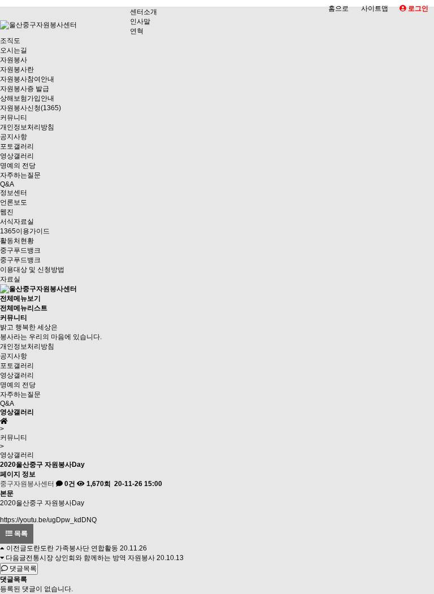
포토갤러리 (17, 146)
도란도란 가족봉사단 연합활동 (72, 548)
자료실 (10, 279)
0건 (69, 484)
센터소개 (143, 12)
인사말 (140, 21)
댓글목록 (22, 569)
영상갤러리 (17, 156)
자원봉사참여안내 (27, 79)
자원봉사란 (17, 69)
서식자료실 (17, 222)
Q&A (7, 184)
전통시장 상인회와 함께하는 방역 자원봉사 (90, 558)
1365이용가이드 (25, 231)
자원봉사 (13, 60)
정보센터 (13, 193)
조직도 (10, 41)
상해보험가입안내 (27, 98)
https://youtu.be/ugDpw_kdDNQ (48, 520)
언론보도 (13, 202)
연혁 (137, 31)
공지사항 (13, 137)
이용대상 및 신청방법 (32, 270)
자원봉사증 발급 (24, 89)
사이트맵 (374, 8)
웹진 (7, 212)
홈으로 (338, 8)
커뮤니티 (13, 118)
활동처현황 (17, 241)
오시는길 (13, 50)
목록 (20, 533)
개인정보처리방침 (27, 127)
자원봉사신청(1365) (30, 108)
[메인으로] (38, 289)
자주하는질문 (20, 175)
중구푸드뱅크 (20, 250)
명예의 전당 (18, 166)
